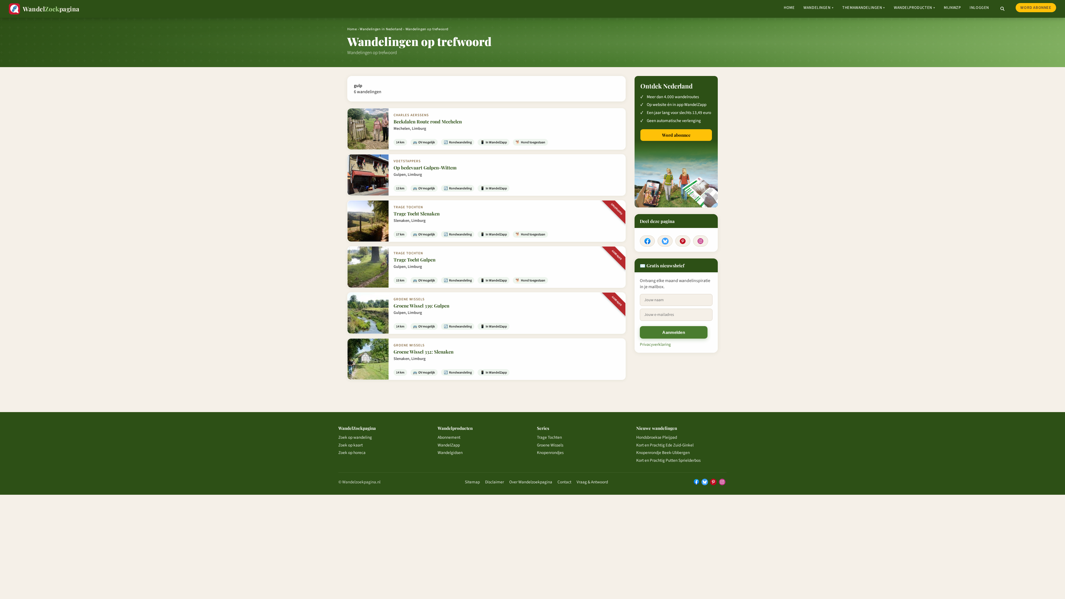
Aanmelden (673, 332)
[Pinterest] (682, 241)
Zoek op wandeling (355, 437)
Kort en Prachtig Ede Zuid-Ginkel (665, 445)
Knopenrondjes (550, 453)
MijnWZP (952, 8)
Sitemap (472, 482)
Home (789, 8)
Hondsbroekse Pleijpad (656, 437)
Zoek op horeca (352, 453)
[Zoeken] (1002, 8)
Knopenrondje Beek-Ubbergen (663, 453)
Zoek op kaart (350, 445)
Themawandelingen (863, 8)
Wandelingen (818, 8)
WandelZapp (449, 445)
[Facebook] (647, 241)
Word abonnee (1035, 8)
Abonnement (449, 437)
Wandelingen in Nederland (381, 29)
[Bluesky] (665, 241)
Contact (564, 482)
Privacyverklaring (655, 344)
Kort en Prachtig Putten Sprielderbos (668, 460)
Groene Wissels (550, 445)
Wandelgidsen (450, 453)
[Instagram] (700, 241)
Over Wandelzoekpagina (530, 482)
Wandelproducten (914, 8)
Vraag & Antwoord (592, 482)
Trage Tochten (549, 437)
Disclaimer (494, 482)
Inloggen (979, 8)
